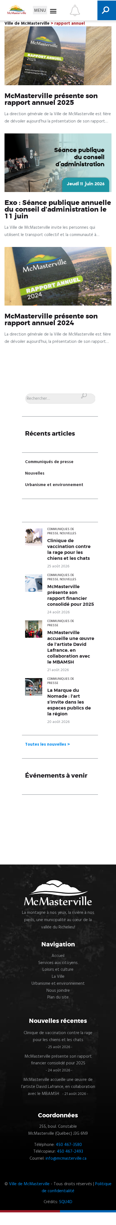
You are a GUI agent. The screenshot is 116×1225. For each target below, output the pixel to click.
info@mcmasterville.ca (66, 1158)
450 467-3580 (69, 1144)
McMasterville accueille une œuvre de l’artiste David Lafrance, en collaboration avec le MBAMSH (70, 647)
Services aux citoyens (58, 963)
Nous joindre (58, 990)
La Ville (58, 976)
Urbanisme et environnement (54, 485)
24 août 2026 (58, 612)
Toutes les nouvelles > (47, 744)
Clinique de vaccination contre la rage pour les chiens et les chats (69, 549)
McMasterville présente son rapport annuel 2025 (51, 99)
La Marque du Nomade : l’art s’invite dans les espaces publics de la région (69, 702)
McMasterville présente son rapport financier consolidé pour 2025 (70, 595)
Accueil (58, 956)
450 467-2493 (70, 1151)
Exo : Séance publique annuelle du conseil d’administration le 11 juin (58, 210)
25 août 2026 (58, 566)
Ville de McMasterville (29, 1184)
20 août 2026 (58, 722)
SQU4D (65, 1202)
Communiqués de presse (49, 462)
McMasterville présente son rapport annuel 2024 (51, 320)
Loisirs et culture (58, 969)
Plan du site (58, 997)
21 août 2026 (58, 670)
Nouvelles (34, 473)
